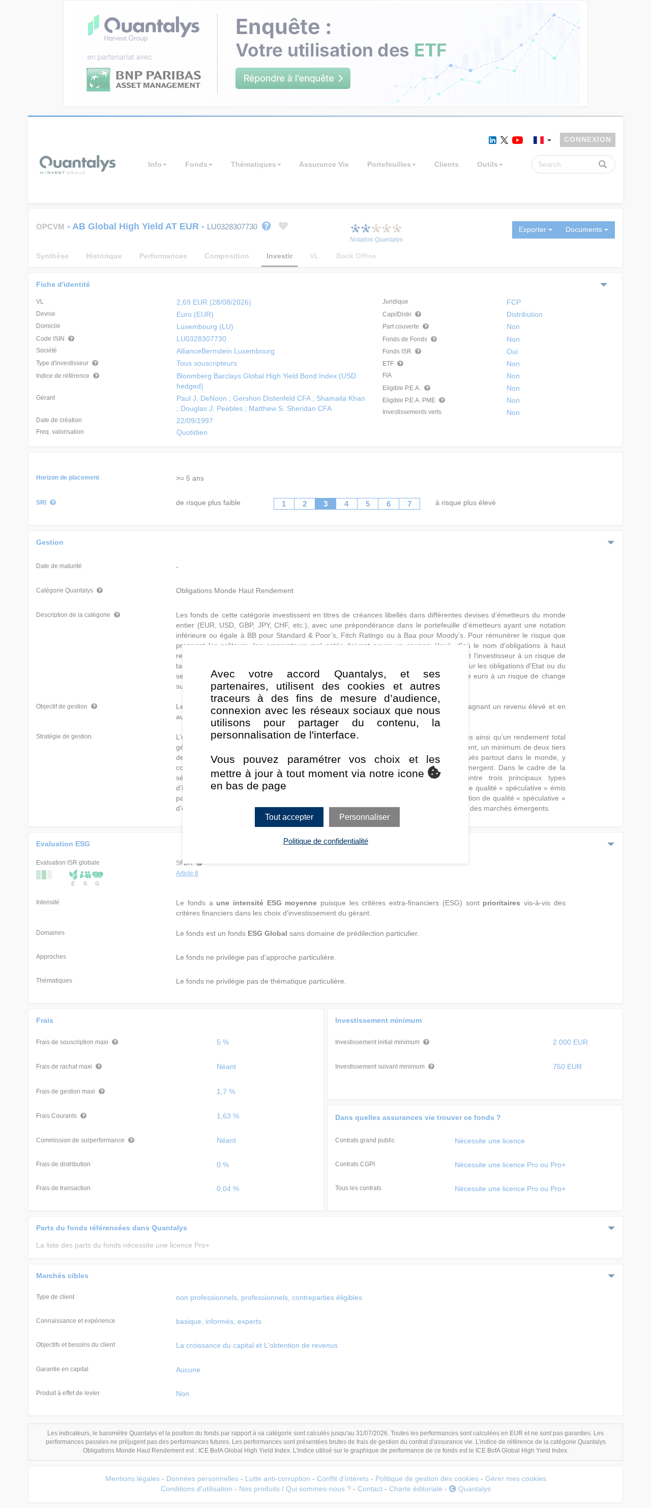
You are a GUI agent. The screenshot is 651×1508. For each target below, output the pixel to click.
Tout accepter (289, 816)
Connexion (587, 139)
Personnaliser (364, 816)
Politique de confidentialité (325, 841)
